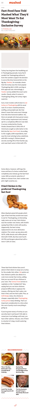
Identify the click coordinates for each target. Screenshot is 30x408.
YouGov (3, 92)
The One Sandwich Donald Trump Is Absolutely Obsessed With (22, 391)
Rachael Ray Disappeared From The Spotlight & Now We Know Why (22, 369)
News (2, 7)
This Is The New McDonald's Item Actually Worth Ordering (6, 369)
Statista (9, 82)
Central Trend (16, 282)
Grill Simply (5, 296)
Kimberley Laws (7, 29)
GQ (20, 272)
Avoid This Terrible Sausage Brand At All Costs (7, 391)
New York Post (14, 131)
